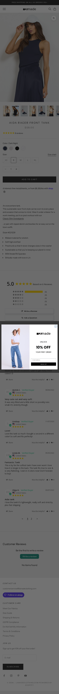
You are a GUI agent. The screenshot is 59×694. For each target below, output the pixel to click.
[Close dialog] (55, 326)
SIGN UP (43, 364)
